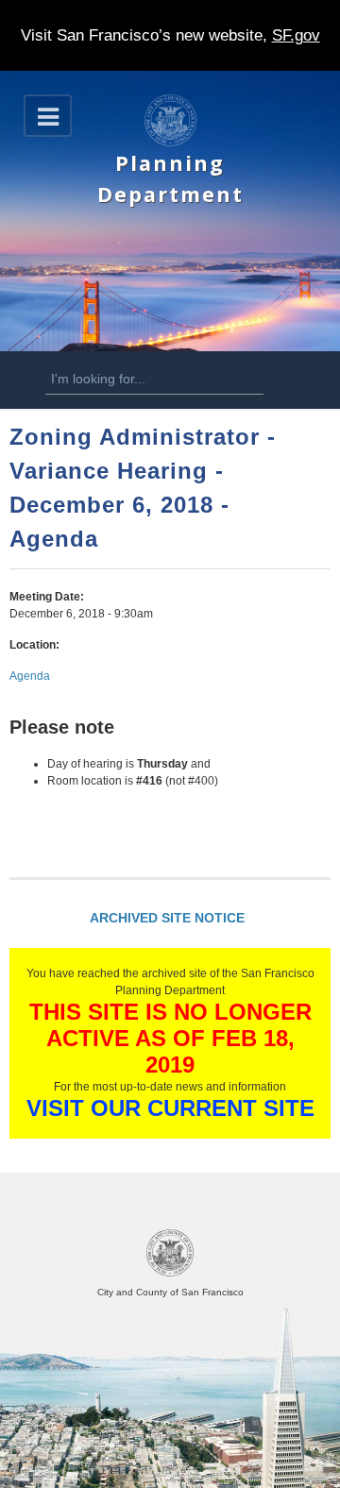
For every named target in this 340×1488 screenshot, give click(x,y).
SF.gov (296, 35)
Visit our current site (170, 1108)
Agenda (29, 676)
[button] (48, 115)
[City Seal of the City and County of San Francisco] (170, 1273)
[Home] (170, 142)
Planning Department (170, 178)
